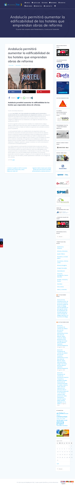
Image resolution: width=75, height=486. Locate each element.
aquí (13, 159)
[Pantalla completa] (68, 54)
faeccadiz (11, 65)
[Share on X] (1, 243)
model (65, 420)
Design (58, 418)
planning (60, 422)
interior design (62, 418)
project (60, 423)
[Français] (65, 481)
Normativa (18, 65)
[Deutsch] (67, 481)
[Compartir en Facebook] (11, 98)
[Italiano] (69, 481)
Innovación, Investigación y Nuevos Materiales (62, 275)
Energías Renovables (62, 268)
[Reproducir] (58, 54)
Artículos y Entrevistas (62, 251)
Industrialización (61, 271)
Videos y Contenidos (62, 289)
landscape (60, 420)
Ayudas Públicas (61, 254)
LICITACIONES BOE (63, 322)
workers (65, 425)
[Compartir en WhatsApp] (26, 98)
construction (62, 416)
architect (61, 413)
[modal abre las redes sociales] (31, 98)
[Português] (71, 481)
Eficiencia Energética (62, 265)
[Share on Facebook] (1, 240)
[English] (63, 481)
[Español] (73, 481)
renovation (60, 425)
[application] (63, 52)
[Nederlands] (61, 481)
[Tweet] (19, 98)
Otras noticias (60, 286)
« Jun (58, 463)
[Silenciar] (66, 54)
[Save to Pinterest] (1, 245)
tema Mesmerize (54, 482)
